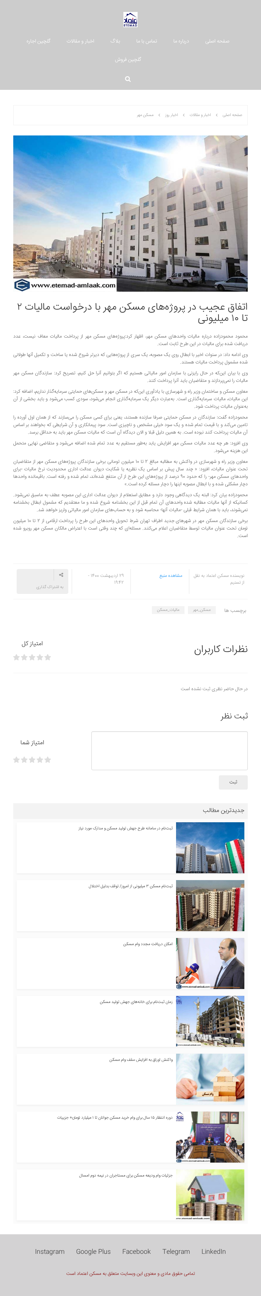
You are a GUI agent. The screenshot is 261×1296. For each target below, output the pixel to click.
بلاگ (115, 41)
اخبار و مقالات (80, 41)
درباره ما (181, 41)
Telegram (176, 1252)
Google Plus (93, 1252)
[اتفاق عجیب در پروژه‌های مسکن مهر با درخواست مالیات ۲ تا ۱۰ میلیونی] (130, 213)
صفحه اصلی (217, 41)
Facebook (136, 1252)
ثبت (233, 782)
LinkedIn (214, 1252)
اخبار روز (171, 115)
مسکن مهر (145, 115)
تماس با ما (146, 41)
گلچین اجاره (38, 41)
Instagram (50, 1252)
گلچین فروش (128, 60)
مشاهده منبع (170, 575)
